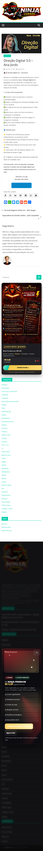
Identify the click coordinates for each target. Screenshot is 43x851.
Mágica (4, 462)
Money (4, 475)
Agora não (10, 733)
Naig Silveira (20, 69)
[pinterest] (26, 195)
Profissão (5, 492)
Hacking (4, 442)
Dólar (3, 408)
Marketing (7, 56)
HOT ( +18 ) (5, 445)
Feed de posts (6, 527)
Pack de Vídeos (7, 485)
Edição (4, 415)
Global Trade (6, 435)
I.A (2, 448)
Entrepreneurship (8, 422)
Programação (6, 495)
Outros (4, 482)
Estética (4, 425)
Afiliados (4, 385)
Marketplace (6, 472)
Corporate (5, 398)
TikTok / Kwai (6, 505)
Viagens (4, 512)
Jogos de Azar (6, 455)
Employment (6, 418)
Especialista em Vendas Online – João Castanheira (20, 217)
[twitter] (10, 195)
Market (4, 465)
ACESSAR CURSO (22, 185)
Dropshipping (6, 411)
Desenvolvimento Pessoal (10, 401)
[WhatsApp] (31, 195)
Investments (6, 452)
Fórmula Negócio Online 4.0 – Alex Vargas (20, 210)
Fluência (4, 432)
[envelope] (20, 195)
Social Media (6, 502)
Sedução (4, 499)
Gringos (4, 438)
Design (4, 405)
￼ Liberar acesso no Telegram (19, 726)
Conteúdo (5, 395)
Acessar (4, 524)
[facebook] (5, 195)
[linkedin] (15, 195)
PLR (3, 488)
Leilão (4, 458)
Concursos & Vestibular (9, 391)
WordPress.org (6, 531)
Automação (5, 388)
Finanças (5, 428)
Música (4, 478)
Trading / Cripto (7, 509)
